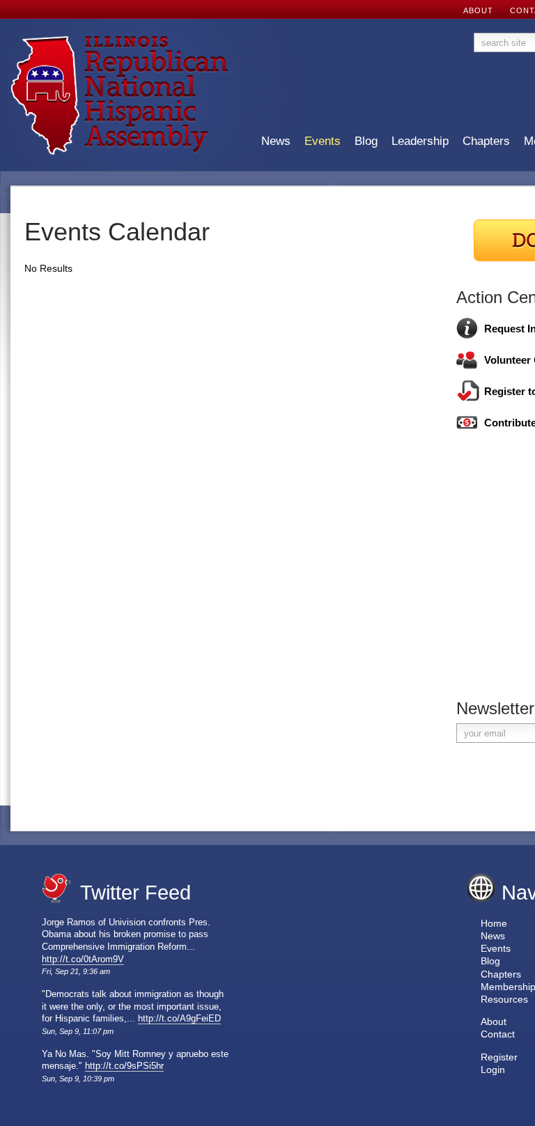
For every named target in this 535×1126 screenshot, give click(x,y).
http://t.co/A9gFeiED (179, 1019)
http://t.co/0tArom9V (83, 959)
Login (493, 1069)
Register (499, 1057)
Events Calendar (117, 231)
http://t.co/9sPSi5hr (124, 1066)
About (493, 1021)
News (275, 142)
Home (494, 923)
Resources (504, 999)
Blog (366, 142)
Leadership (420, 142)
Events (322, 142)
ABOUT (478, 10)
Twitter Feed (135, 892)
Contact (498, 1034)
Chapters (486, 142)
